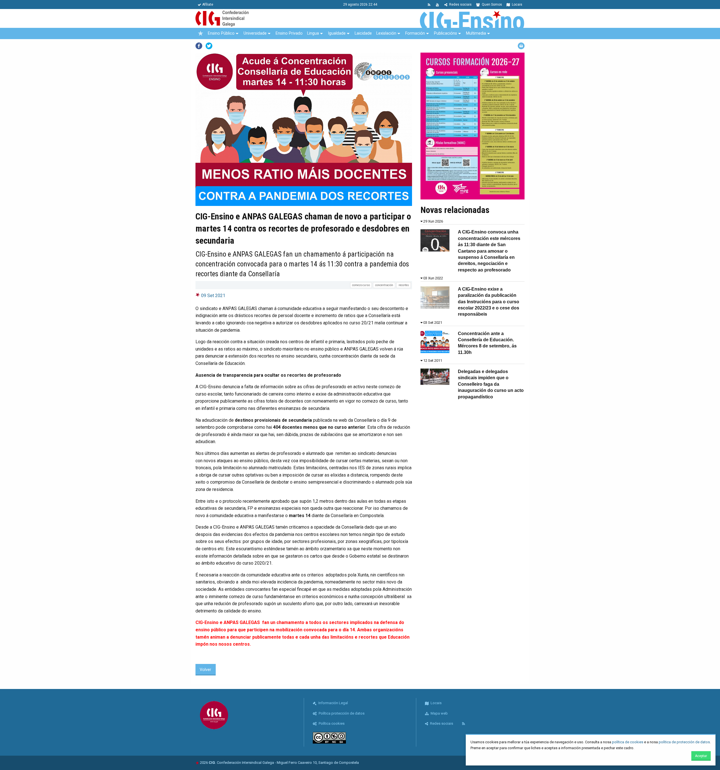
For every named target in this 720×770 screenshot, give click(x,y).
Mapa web (439, 713)
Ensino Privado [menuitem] (289, 33)
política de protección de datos (684, 742)
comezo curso (361, 285)
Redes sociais (460, 4)
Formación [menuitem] (415, 33)
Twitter (209, 45)
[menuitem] (200, 33)
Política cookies (331, 723)
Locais (516, 4)
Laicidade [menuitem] (363, 33)
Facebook (198, 45)
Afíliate (207, 4)
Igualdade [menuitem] (337, 33)
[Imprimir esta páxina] (521, 45)
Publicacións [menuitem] (445, 33)
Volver (205, 669)
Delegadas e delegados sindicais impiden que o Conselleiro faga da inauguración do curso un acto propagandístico (491, 384)
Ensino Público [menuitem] (221, 33)
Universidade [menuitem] (255, 33)
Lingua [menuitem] (313, 33)
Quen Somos (491, 4)
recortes (404, 285)
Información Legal (333, 703)
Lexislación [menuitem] (386, 33)
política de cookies (627, 742)
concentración (384, 285)
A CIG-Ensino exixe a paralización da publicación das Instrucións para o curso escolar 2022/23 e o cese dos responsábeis (488, 302)
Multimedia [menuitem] (476, 33)
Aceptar (701, 756)
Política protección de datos (341, 713)
